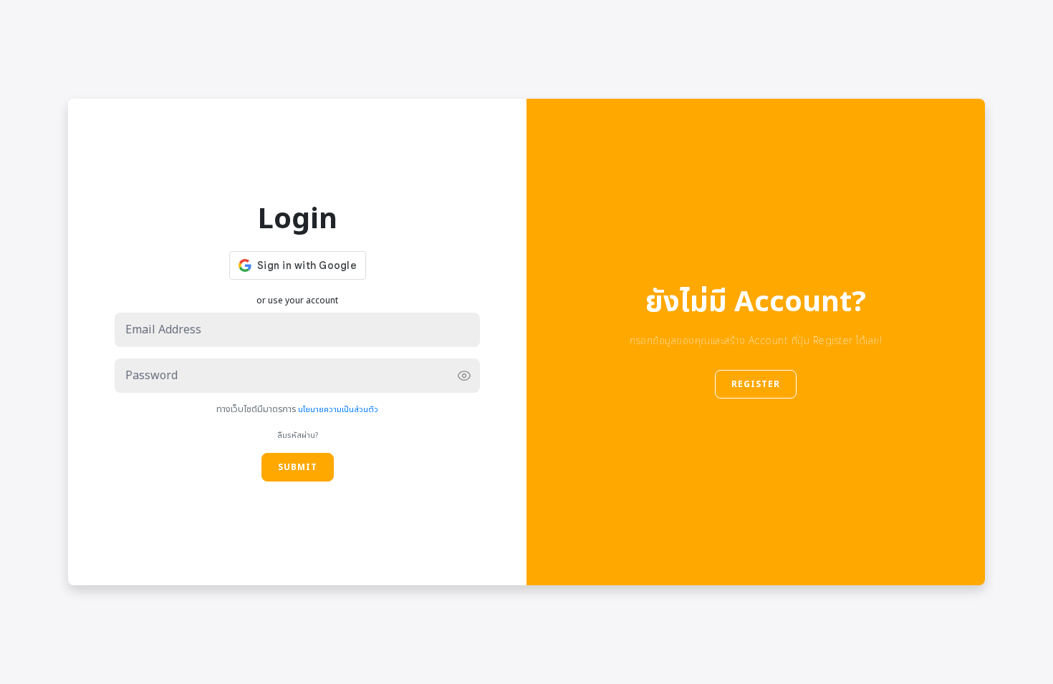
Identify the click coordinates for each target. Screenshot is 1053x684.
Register (755, 384)
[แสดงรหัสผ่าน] (464, 375)
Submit (297, 467)
